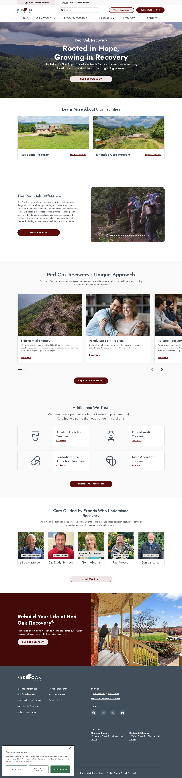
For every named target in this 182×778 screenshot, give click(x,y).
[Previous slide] (152, 369)
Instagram (103, 712)
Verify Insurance (122, 10)
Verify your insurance (57, 694)
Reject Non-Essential (39, 769)
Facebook (93, 712)
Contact (152, 18)
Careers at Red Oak (56, 700)
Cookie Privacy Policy (116, 773)
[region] (38, 760)
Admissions (105, 18)
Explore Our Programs (91, 380)
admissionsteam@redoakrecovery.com (105, 698)
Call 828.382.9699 (150, 10)
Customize (16, 769)
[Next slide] (162, 369)
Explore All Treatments (91, 483)
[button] (107, 235)
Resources (129, 18)
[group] (49, 329)
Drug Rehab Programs (26, 694)
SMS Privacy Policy (96, 773)
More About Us (38, 232)
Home (25, 18)
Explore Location (78, 154)
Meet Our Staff (91, 578)
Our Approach (44, 18)
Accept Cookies (60, 769)
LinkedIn (122, 712)
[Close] (70, 748)
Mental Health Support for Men (29, 700)
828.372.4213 (113, 693)
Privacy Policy (79, 773)
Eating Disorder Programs (27, 706)
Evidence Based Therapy (26, 712)
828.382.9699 (99, 693)
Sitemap (131, 773)
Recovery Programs (75, 18)
